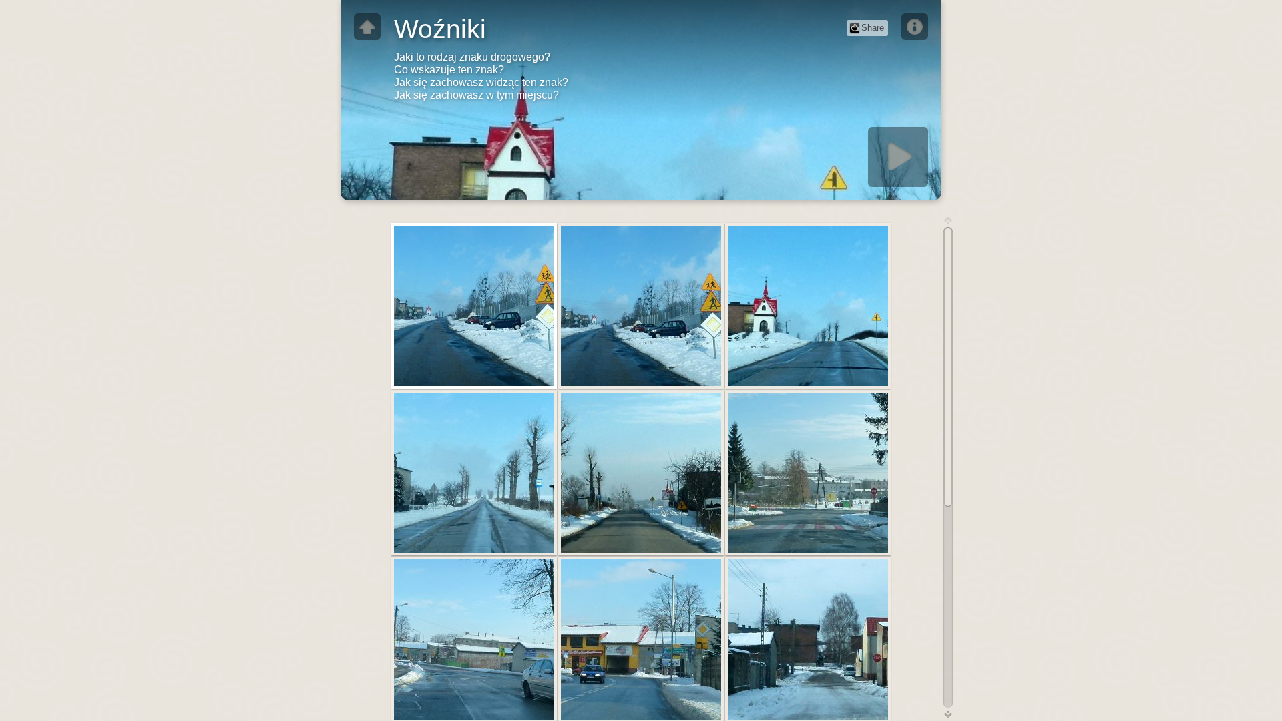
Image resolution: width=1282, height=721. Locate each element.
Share (872, 28)
